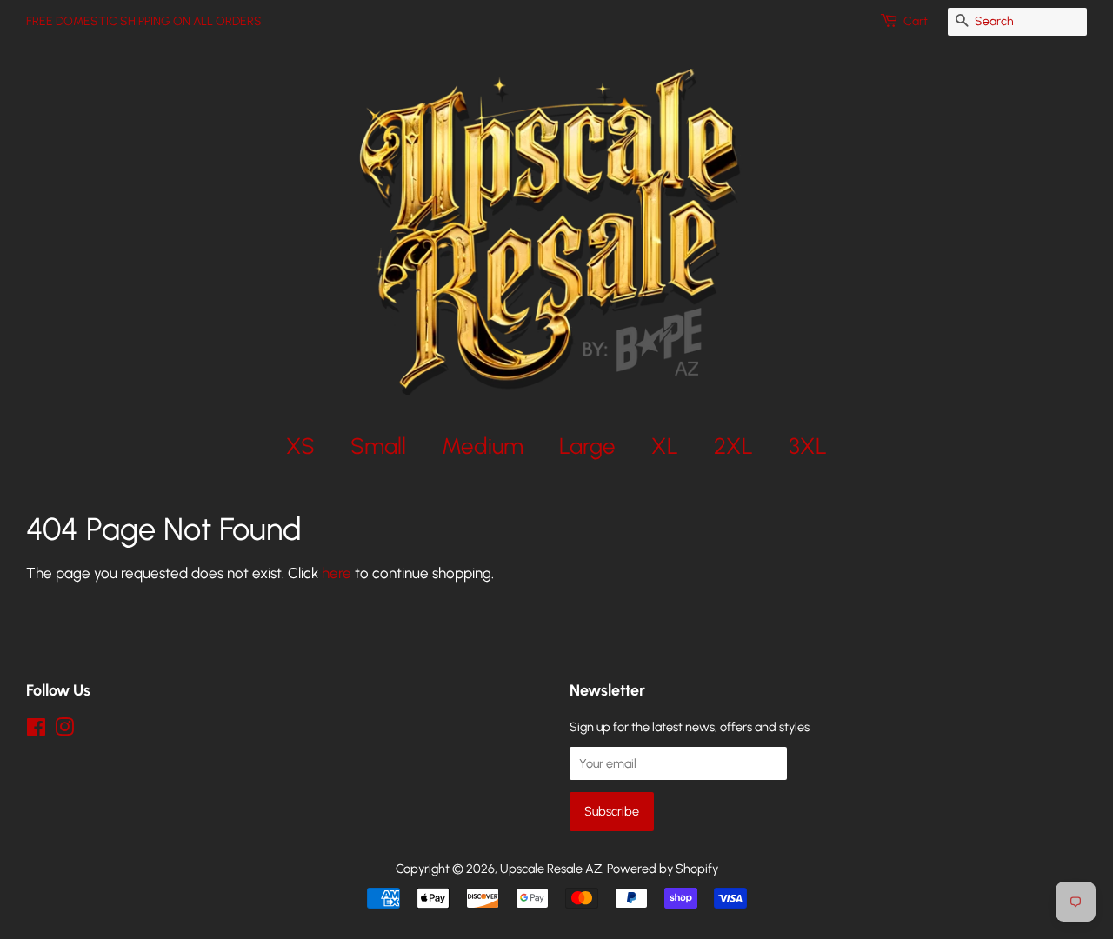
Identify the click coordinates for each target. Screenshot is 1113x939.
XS (300, 445)
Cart (915, 21)
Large (587, 445)
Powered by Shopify (662, 868)
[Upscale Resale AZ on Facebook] (36, 730)
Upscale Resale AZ (551, 868)
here (336, 573)
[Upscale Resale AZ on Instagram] (64, 730)
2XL (733, 445)
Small (378, 445)
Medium (482, 445)
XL (664, 445)
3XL (808, 445)
